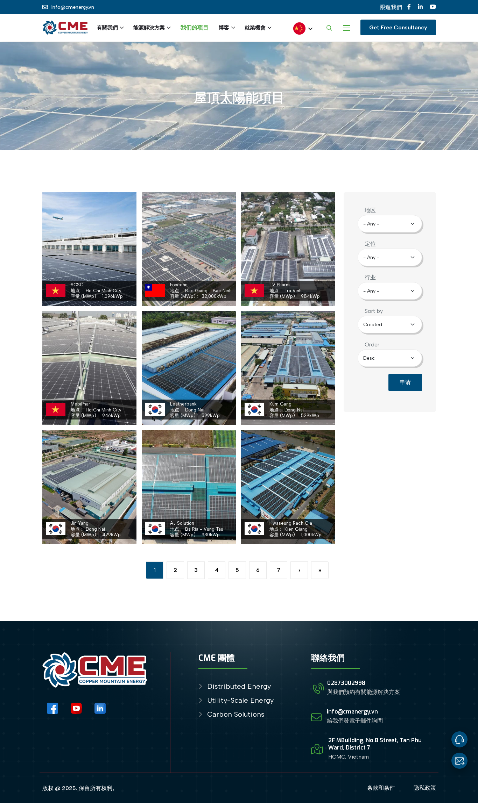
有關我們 (107, 27)
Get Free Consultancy (398, 27)
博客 (224, 27)
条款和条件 (381, 787)
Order (372, 344)
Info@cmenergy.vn (72, 7)
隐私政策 (425, 787)
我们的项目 (195, 27)
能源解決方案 (149, 27)
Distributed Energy (239, 686)
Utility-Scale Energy (240, 700)
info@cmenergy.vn (352, 711)
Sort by (374, 311)
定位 (370, 244)
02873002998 (346, 683)
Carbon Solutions (236, 714)
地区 (370, 210)
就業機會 (255, 27)
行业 (370, 277)
